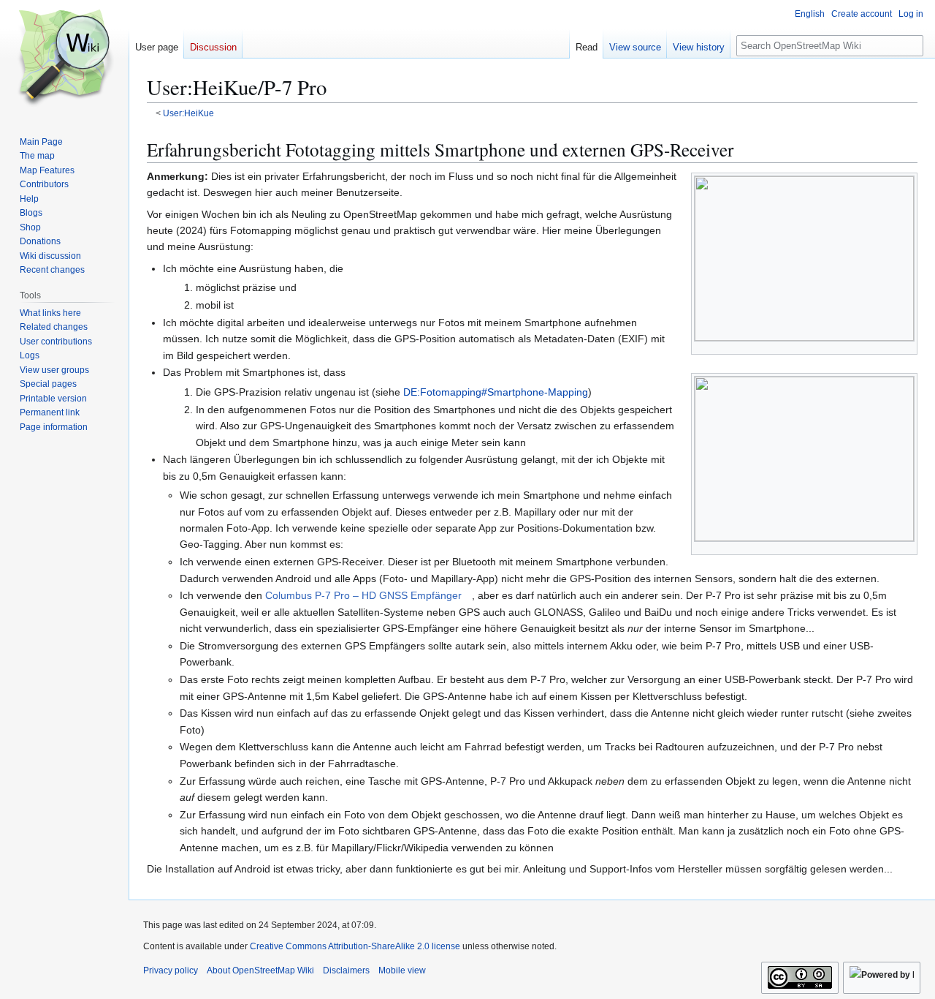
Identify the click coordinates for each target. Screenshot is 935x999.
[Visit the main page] (64, 58)
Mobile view (402, 970)
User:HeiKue (188, 113)
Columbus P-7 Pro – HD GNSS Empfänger (363, 595)
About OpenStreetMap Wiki (260, 970)
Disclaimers (346, 970)
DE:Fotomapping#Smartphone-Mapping (495, 392)
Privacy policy (170, 970)
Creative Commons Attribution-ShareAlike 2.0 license (355, 946)
